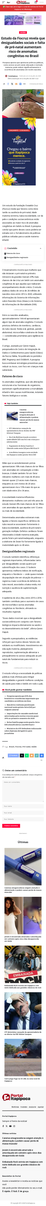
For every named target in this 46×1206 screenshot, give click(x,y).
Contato (23, 1107)
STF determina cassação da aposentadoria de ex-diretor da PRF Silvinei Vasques (21, 430)
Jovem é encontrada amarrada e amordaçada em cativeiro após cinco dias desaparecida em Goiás (22, 939)
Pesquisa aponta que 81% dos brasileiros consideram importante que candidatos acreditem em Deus (21, 698)
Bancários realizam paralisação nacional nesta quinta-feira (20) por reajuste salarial (20, 707)
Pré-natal (26, 747)
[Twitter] (6, 1126)
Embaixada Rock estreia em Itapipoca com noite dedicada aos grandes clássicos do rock (22, 986)
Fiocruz (18, 747)
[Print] (20, 84)
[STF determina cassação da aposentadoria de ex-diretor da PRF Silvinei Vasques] (23, 1011)
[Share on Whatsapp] (27, 755)
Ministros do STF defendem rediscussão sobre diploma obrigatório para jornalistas (22, 731)
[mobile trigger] (4, 2)
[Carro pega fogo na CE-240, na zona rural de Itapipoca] (23, 1057)
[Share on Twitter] (12, 84)
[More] (24, 84)
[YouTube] (10, 1126)
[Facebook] (3, 1126)
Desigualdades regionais (17, 257)
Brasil (11, 747)
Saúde (23, 32)
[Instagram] (14, 1126)
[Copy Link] (37, 755)
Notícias (15, 1107)
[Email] (16, 84)
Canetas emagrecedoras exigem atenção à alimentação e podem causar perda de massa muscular (22, 890)
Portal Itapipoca (13, 76)
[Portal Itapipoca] (23, 2)
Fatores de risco (13, 253)
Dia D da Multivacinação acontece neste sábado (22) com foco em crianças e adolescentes (23, 439)
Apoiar (41, 1107)
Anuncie (32, 1107)
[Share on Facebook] (8, 84)
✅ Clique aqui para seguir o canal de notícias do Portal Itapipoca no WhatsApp (23, 8)
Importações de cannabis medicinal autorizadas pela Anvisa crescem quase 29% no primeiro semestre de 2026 (21, 716)
